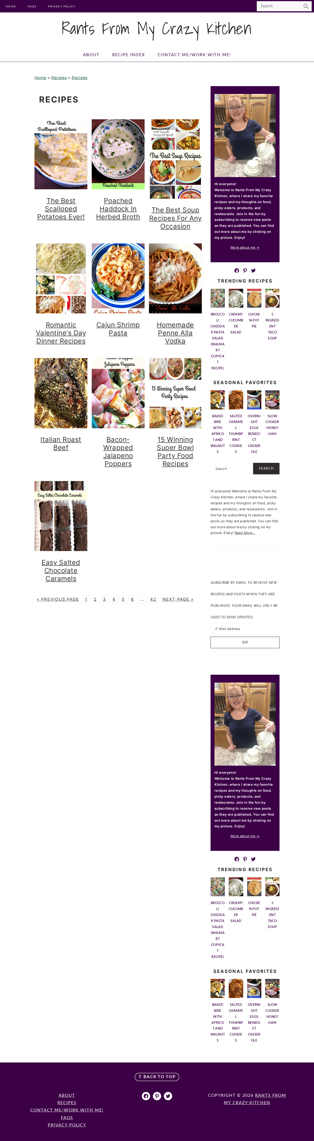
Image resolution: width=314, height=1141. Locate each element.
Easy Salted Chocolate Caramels (61, 570)
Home (40, 77)
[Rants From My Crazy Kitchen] (157, 38)
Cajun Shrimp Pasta (118, 329)
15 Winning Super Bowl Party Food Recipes (175, 451)
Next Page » (178, 599)
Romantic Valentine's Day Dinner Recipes (61, 333)
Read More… (245, 533)
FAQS (67, 1118)
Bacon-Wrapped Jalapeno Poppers (118, 451)
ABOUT (67, 1096)
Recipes (59, 77)
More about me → (245, 247)
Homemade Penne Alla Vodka (175, 333)
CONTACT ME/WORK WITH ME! (67, 1110)
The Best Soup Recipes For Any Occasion (175, 218)
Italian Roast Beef (60, 443)
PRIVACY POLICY (67, 1125)
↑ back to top (157, 1077)
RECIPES (67, 1103)
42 (153, 599)
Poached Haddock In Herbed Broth (118, 209)
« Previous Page (58, 599)
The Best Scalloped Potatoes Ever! (61, 209)
